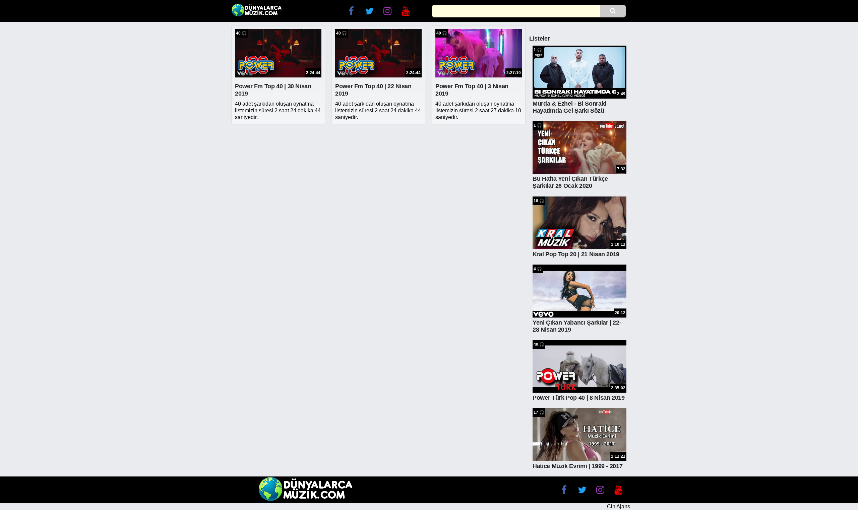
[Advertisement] (379, 175)
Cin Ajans (618, 506)
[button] (613, 11)
